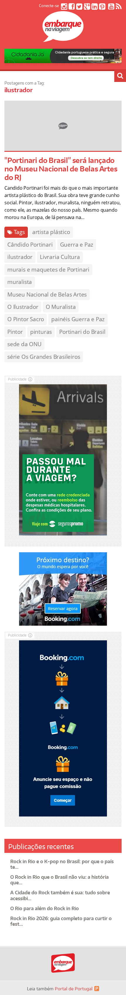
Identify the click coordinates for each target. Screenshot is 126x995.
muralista (19, 282)
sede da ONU (24, 344)
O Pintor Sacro (25, 319)
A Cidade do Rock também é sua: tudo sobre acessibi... (60, 895)
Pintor (15, 332)
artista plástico (51, 232)
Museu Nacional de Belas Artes (47, 294)
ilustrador (20, 257)
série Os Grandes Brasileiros (43, 357)
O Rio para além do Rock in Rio (44, 908)
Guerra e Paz (76, 244)
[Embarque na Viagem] (63, 38)
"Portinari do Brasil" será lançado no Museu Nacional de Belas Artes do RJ (61, 169)
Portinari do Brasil (82, 332)
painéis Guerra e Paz (78, 319)
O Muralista (61, 307)
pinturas (41, 332)
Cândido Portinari (30, 244)
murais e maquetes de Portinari (48, 269)
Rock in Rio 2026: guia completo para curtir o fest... (61, 921)
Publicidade (17, 379)
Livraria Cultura (60, 257)
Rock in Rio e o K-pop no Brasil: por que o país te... (62, 864)
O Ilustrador (22, 307)
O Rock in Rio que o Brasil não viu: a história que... (59, 879)
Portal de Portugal (74, 988)
